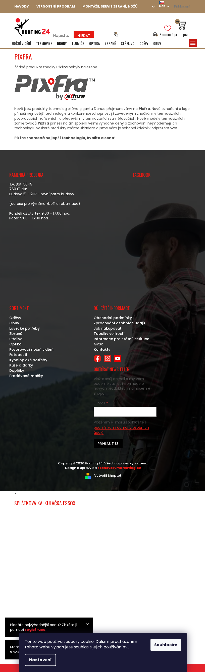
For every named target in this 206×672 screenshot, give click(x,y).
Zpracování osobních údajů (119, 323)
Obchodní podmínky (113, 317)
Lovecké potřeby (24, 328)
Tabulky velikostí (109, 333)
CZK (162, 6)
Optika (15, 344)
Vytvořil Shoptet (107, 475)
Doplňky (16, 370)
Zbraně (15, 333)
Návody (21, 6)
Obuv (14, 323)
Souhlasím (165, 645)
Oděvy (15, 317)
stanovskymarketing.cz (119, 467)
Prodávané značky (26, 375)
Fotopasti (18, 354)
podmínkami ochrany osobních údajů (121, 430)
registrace (35, 629)
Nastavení (40, 660)
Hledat (84, 35)
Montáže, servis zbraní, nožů (109, 6)
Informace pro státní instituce (121, 338)
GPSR (98, 344)
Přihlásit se (108, 443)
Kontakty (102, 349)
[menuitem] (21, 43)
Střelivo (16, 338)
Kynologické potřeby (28, 359)
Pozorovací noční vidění (31, 349)
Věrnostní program (55, 6)
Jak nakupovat (107, 328)
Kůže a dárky (21, 365)
